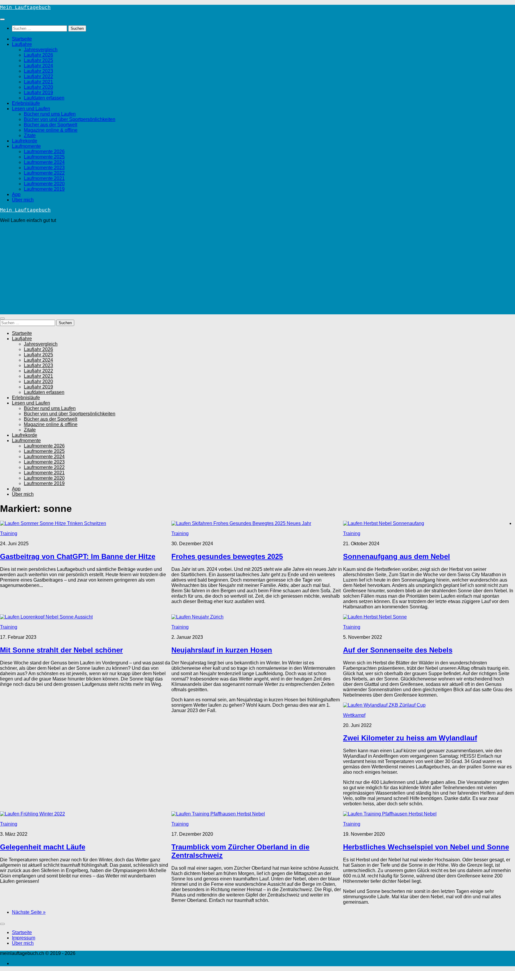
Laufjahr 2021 (38, 81)
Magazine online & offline (50, 130)
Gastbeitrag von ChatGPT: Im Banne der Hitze (77, 556)
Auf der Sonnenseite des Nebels (397, 650)
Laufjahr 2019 (38, 92)
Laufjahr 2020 (38, 87)
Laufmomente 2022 (44, 172)
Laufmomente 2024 (44, 162)
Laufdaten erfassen (44, 97)
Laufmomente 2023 (44, 167)
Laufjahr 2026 (38, 55)
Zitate (30, 135)
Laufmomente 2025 (44, 156)
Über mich (23, 199)
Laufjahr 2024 (38, 65)
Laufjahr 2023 (38, 71)
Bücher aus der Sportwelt (50, 124)
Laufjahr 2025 (38, 60)
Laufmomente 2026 (44, 151)
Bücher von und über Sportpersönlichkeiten (69, 119)
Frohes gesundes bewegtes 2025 (227, 556)
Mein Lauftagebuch (25, 7)
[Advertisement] (257, 269)
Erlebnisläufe (26, 103)
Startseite (22, 38)
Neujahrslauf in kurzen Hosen (221, 650)
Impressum (23, 937)
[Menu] (2, 19)
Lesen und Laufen (31, 108)
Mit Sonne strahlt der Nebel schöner (61, 650)
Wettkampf (354, 715)
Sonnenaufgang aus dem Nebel (396, 556)
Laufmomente (26, 146)
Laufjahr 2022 (38, 76)
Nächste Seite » (29, 912)
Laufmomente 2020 (44, 183)
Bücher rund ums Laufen (50, 113)
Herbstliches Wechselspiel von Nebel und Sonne (426, 847)
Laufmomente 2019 (44, 189)
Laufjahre (22, 44)
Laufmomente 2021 (44, 178)
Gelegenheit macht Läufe (42, 847)
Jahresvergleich (41, 49)
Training (8, 533)
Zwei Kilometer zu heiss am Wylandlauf (410, 738)
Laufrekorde (24, 140)
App (16, 194)
